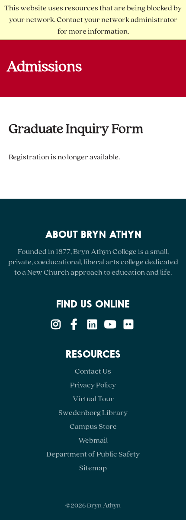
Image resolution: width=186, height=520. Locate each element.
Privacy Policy (93, 385)
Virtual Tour (93, 399)
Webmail (93, 440)
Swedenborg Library (93, 413)
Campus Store (93, 426)
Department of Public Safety (93, 454)
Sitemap (93, 468)
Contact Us (93, 371)
